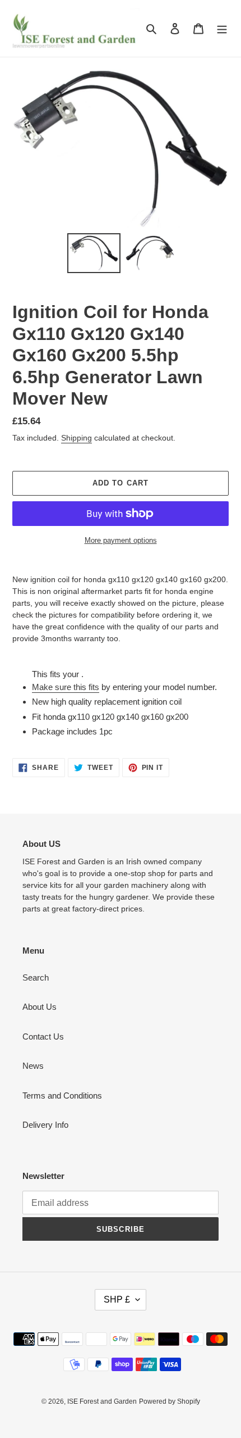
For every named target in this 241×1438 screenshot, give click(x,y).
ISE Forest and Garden (102, 1401)
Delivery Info (45, 1124)
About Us (39, 1006)
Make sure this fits (65, 687)
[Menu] (222, 28)
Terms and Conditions (62, 1095)
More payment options (121, 540)
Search (35, 977)
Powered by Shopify (169, 1401)
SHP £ (117, 1299)
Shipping (76, 437)
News (33, 1065)
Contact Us (43, 1036)
